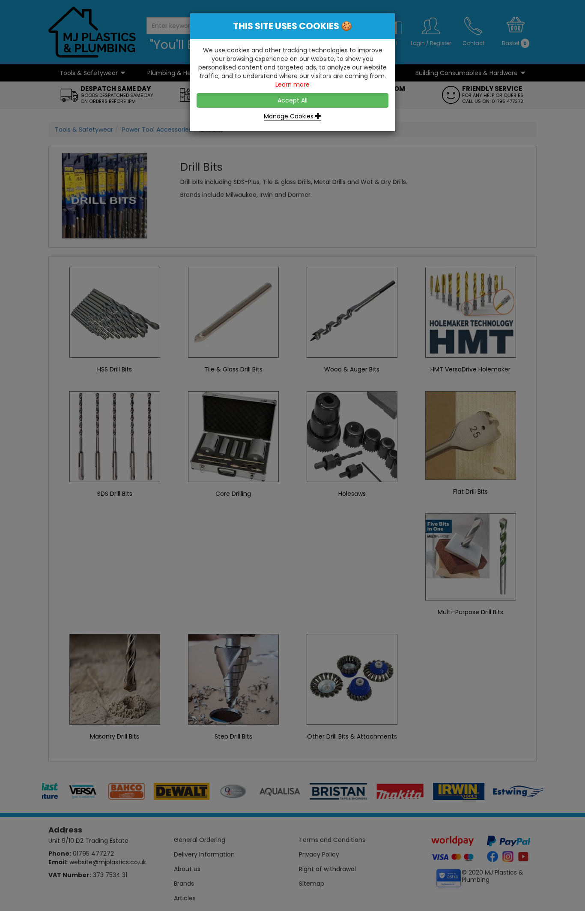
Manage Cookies (289, 116)
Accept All (292, 100)
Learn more (292, 84)
